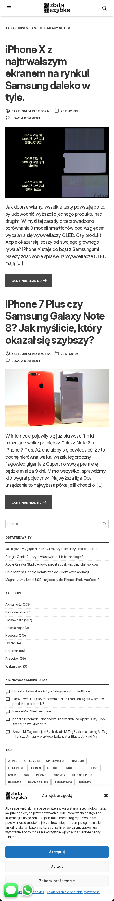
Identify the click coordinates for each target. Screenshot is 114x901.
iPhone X (84, 782)
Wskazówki (13, 666)
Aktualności (13, 604)
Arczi (16, 732)
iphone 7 (58, 775)
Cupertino (16, 768)
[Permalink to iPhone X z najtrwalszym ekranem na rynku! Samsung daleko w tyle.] (57, 162)
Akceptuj (57, 851)
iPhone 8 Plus (38, 782)
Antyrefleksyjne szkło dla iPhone (66, 691)
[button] (106, 795)
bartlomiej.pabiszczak (31, 111)
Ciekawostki (14, 620)
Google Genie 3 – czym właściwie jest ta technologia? (44, 557)
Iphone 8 (14, 782)
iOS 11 (94, 768)
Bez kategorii (15, 612)
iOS (82, 768)
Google (53, 768)
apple (12, 760)
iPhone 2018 (63, 782)
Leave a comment (25, 118)
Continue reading (27, 281)
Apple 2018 (31, 760)
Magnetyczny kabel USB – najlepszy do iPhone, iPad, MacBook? (52, 580)
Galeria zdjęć (14, 628)
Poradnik (12, 651)
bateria (78, 760)
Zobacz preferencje (57, 881)
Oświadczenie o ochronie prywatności (73, 892)
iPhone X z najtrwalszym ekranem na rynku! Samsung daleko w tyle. (47, 73)
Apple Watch (55, 760)
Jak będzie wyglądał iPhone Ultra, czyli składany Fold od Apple (51, 549)
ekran (36, 768)
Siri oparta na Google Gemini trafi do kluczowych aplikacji (47, 572)
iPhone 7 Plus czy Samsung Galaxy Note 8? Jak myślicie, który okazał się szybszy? (55, 322)
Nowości (11, 635)
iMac (69, 768)
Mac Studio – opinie (37, 711)
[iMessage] (11, 890)
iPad (26, 775)
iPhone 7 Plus (82, 775)
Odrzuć (56, 866)
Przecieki (12, 658)
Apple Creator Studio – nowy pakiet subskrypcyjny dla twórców (51, 564)
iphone (41, 775)
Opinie (10, 643)
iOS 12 (12, 775)
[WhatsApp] (27, 890)
